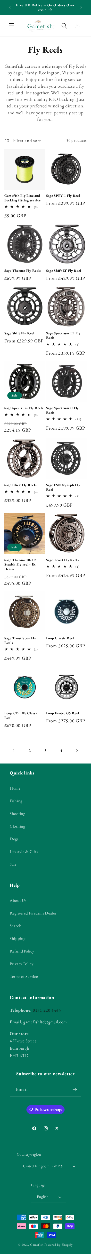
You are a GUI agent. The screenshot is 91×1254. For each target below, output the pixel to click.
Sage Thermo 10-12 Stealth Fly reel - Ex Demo (20, 564)
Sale (13, 864)
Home (15, 788)
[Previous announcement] (9, 7)
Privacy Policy (21, 963)
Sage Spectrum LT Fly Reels (63, 335)
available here (21, 86)
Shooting (17, 813)
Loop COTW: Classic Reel (21, 715)
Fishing (16, 800)
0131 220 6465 (47, 1010)
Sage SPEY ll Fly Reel (63, 195)
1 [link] (14, 750)
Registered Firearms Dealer (33, 913)
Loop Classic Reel (60, 638)
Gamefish (37, 1245)
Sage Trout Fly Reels (62, 560)
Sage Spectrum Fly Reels (23, 408)
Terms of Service (24, 976)
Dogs (14, 838)
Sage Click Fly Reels (20, 485)
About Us (18, 900)
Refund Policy (22, 951)
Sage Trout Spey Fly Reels (20, 640)
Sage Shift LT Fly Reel (63, 270)
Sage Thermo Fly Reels (22, 270)
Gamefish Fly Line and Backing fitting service (22, 197)
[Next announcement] (81, 7)
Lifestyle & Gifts (24, 851)
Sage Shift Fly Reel (19, 333)
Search (15, 925)
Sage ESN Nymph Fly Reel (63, 487)
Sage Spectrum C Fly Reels (62, 410)
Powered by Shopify (58, 1245)
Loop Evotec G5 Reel (62, 713)
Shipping (17, 938)
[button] (11, 25)
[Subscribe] (74, 1089)
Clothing (17, 826)
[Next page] (77, 750)
